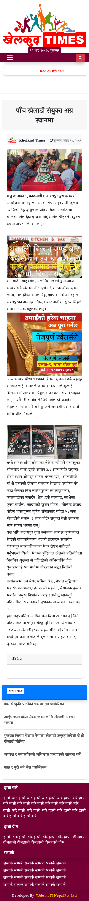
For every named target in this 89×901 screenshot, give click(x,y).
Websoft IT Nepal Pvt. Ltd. (57, 896)
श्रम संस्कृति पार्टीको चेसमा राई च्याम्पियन (34, 704)
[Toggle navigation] (10, 57)
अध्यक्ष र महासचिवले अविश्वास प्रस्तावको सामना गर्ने (42, 754)
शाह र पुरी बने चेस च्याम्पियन (26, 767)
